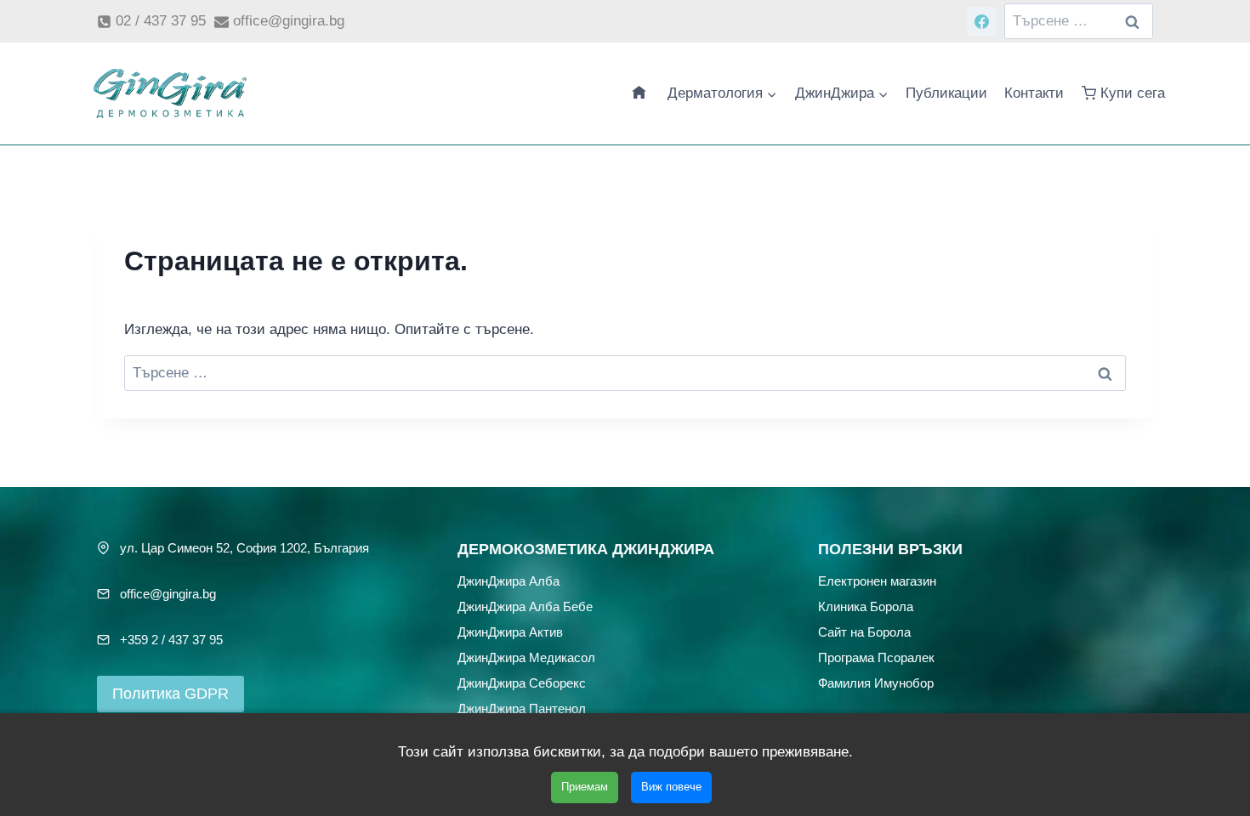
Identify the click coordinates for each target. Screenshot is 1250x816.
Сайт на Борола (864, 632)
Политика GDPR (170, 693)
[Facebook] (981, 21)
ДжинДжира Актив (510, 632)
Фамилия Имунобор (876, 683)
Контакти (1034, 93)
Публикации (946, 93)
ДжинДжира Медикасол (526, 657)
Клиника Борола (865, 606)
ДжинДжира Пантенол (521, 708)
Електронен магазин (877, 581)
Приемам (584, 786)
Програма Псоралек (876, 657)
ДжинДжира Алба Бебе (525, 606)
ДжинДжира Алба (508, 581)
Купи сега (1132, 93)
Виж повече (671, 786)
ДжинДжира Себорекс (521, 683)
